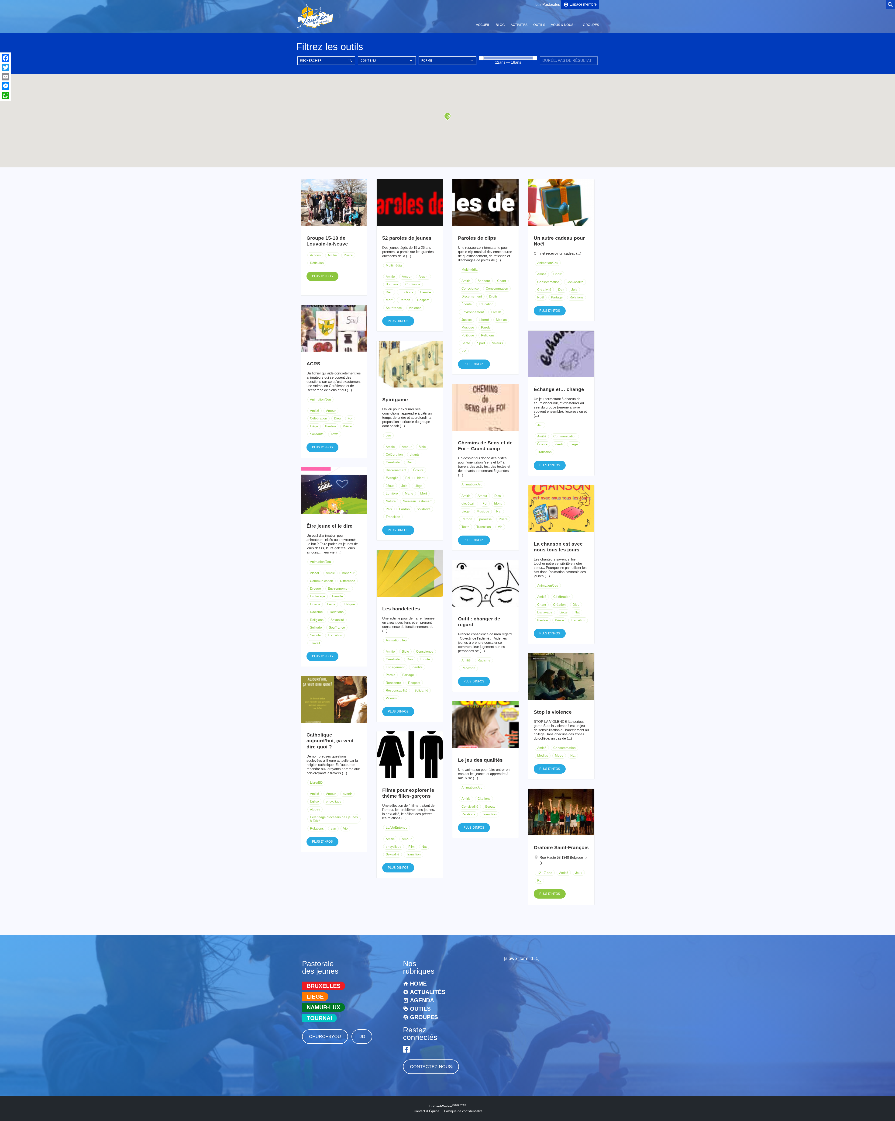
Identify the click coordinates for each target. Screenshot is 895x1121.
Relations (576, 297)
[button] (447, 116)
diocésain (468, 503)
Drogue (315, 588)
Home (418, 983)
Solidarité (317, 434)
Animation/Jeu (547, 263)
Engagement (395, 667)
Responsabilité (396, 690)
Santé (465, 343)
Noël (540, 297)
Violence (415, 308)
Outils (539, 25)
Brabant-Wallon (447, 1106)
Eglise (314, 801)
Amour (407, 276)
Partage (557, 297)
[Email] (5, 76)
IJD (361, 1036)
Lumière (392, 493)
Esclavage (317, 596)
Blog (500, 25)
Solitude (316, 627)
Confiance (412, 284)
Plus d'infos (322, 276)
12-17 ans (544, 873)
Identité (417, 667)
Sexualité (337, 620)
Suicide (315, 635)
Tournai (319, 1018)
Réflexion (317, 263)
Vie (463, 351)
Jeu (540, 425)
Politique (467, 335)
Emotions (406, 292)
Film (411, 846)
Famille (425, 292)
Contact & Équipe (426, 1111)
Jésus (390, 486)
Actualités (427, 992)
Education (486, 304)
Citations (484, 798)
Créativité (544, 289)
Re (539, 880)
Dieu (389, 292)
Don (561, 289)
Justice (466, 320)
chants (415, 454)
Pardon (404, 300)
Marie (409, 493)
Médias (501, 320)
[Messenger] (5, 86)
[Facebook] (5, 58)
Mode (559, 755)
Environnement (472, 312)
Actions (315, 255)
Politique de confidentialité (463, 1111)
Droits (493, 296)
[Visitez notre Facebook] (406, 1049)
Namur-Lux (323, 1007)
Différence (347, 581)
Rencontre (393, 683)
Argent (423, 276)
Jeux (578, 873)
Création (559, 604)
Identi (558, 444)
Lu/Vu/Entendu (396, 827)
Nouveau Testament (417, 501)
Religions (488, 335)
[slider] (481, 58)
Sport (481, 343)
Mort (389, 300)
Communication (564, 436)
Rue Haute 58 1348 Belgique (561, 857)
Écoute (466, 304)
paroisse (485, 519)
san (333, 828)
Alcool (314, 573)
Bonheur (392, 284)
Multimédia (394, 265)
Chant (501, 281)
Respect (423, 300)
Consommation (497, 288)
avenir (347, 794)
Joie (574, 289)
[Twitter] (5, 67)
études (315, 809)
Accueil (483, 25)
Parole (486, 327)
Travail (315, 643)
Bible (422, 447)
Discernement (471, 296)
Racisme (316, 612)
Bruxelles (324, 986)
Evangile (392, 478)
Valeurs (497, 343)
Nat (498, 511)
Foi (350, 418)
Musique (467, 327)
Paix (389, 509)
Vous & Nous (562, 25)
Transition (544, 452)
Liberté (484, 320)
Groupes (591, 25)
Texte (335, 434)
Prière (348, 255)
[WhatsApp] (5, 95)
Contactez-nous (431, 1066)
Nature (391, 501)
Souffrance (394, 308)
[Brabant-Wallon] (315, 28)
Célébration (318, 418)
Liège (314, 426)
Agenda (422, 1000)
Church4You (325, 1036)
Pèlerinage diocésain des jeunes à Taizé (334, 818)
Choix (557, 274)
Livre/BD (316, 782)
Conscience (470, 288)
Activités (519, 25)
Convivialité (575, 282)
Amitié (332, 255)
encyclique (333, 801)
